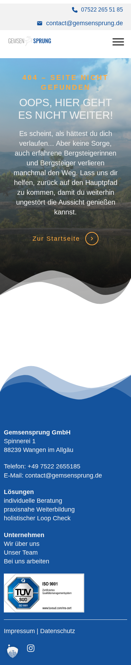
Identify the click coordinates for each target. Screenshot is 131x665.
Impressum (20, 631)
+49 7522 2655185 (54, 466)
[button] (12, 652)
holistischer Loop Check (37, 518)
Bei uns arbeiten (26, 561)
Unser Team (21, 552)
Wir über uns (21, 543)
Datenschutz (57, 631)
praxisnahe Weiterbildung (39, 509)
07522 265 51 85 (102, 10)
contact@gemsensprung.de (84, 23)
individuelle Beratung (33, 500)
